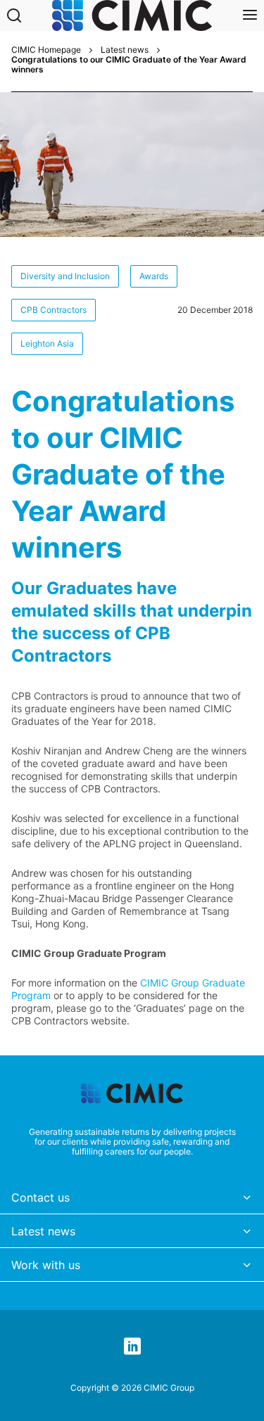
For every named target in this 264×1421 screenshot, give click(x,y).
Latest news (125, 50)
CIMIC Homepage (46, 50)
